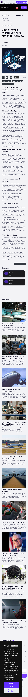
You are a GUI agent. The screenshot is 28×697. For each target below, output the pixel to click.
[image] (14, 312)
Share (16, 77)
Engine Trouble (5, 22)
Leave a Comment (20, 263)
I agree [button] (11, 683)
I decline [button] (11, 686)
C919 (11, 22)
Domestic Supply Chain (7, 25)
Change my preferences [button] (11, 690)
